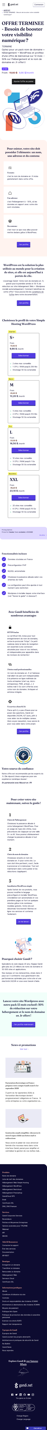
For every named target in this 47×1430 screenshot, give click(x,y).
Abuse (4, 1291)
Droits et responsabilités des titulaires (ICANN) (20, 1301)
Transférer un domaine (11, 1268)
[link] (12, 1395)
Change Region (22, 1416)
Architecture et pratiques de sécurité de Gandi (20, 1340)
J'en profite (23, 244)
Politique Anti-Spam (9, 1311)
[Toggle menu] (3, 4)
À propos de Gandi (9, 1333)
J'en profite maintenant (23, 1024)
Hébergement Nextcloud (11, 1189)
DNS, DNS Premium (9, 1206)
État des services (9, 1249)
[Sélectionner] (23, 354)
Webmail (5, 1229)
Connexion (38, 4)
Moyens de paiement (10, 1308)
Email (4, 1200)
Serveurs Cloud (8, 1278)
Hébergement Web (9, 1275)
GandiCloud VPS (8, 1196)
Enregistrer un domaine (11, 1265)
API (3, 1233)
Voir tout (23, 1049)
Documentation (8, 1252)
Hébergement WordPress (12, 1186)
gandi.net (7, 10)
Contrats (5, 1298)
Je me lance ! (23, 921)
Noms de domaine (9, 1176)
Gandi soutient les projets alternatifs (16, 1337)
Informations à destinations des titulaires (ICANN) (21, 1305)
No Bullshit (6, 1344)
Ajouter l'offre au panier (23, 81)
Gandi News (6, 1347)
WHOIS (5, 1236)
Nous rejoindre (7, 1350)
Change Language (23, 1419)
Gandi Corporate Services (12, 1216)
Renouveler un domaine (11, 1272)
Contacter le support (10, 1245)
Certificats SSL (8, 1203)
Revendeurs (7, 1219)
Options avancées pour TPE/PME (15, 1226)
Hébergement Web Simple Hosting (15, 1183)
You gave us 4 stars (23, 1398)
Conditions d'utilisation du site (13, 1294)
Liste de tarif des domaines (12, 1179)
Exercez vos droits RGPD (12, 1321)
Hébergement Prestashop (12, 1193)
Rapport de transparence (12, 1324)
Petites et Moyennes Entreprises (15, 1222)
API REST (5, 1255)
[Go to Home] (13, 4)
